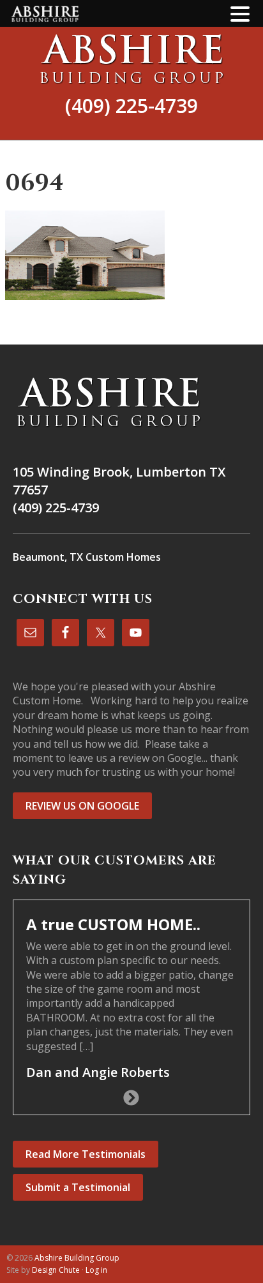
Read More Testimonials (86, 1154)
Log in (96, 1269)
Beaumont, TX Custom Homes (87, 557)
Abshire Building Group (131, 59)
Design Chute (56, 1269)
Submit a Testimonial (78, 1187)
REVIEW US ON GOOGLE (82, 806)
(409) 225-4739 (131, 106)
